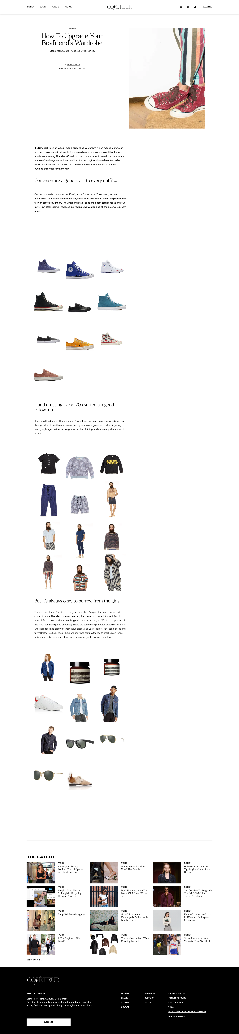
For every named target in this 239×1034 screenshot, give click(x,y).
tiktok (148, 1002)
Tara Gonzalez (73, 65)
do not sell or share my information (187, 1011)
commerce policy (177, 998)
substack (149, 998)
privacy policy (175, 1002)
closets (55, 7)
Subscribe (207, 7)
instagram (150, 993)
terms (171, 1007)
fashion (30, 7)
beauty (43, 7)
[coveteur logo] (119, 7)
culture (68, 7)
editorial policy (176, 993)
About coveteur (36, 993)
